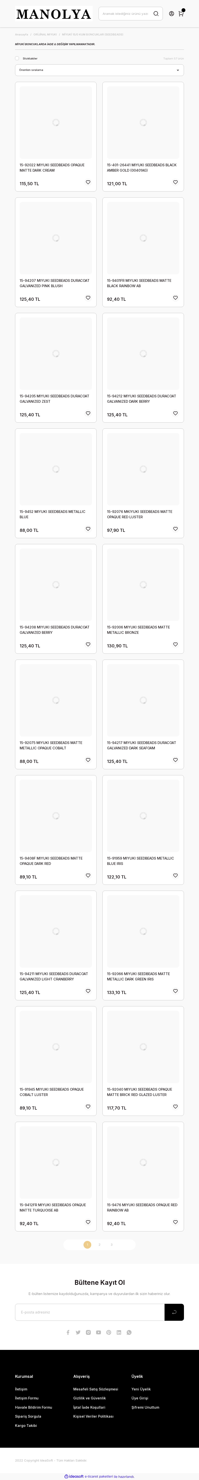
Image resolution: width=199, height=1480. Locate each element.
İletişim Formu (27, 1398)
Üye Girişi (140, 1398)
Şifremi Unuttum (145, 1407)
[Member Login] (171, 13)
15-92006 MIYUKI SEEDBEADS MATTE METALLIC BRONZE (138, 630)
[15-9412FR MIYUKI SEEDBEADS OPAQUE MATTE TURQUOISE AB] (56, 1162)
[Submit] (174, 1312)
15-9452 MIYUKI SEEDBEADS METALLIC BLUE (52, 514)
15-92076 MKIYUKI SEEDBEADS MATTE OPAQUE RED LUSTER (139, 514)
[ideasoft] (74, 1476)
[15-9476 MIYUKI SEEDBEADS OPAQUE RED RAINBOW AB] (143, 1162)
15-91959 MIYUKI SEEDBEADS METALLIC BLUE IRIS (140, 861)
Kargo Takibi (26, 1425)
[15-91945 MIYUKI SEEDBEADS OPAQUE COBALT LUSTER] (56, 1047)
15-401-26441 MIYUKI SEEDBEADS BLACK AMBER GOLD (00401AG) (142, 167)
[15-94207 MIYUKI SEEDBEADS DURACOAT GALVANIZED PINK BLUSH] (56, 238)
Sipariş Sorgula (28, 1416)
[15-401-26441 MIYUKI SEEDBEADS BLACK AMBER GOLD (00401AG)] (143, 122)
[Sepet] (181, 13)
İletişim (21, 1389)
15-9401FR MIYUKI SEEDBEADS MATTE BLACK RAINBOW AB (139, 283)
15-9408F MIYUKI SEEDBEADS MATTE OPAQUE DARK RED (51, 861)
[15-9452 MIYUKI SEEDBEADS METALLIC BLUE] (56, 469)
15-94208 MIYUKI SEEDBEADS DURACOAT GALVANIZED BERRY (55, 630)
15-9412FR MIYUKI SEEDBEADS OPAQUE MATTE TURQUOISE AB (53, 1207)
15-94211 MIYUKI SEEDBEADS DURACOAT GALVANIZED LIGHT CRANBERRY (54, 976)
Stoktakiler (30, 58)
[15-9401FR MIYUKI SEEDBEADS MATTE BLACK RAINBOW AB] (143, 238)
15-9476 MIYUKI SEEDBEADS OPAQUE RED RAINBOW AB (142, 1207)
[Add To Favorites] (88, 182)
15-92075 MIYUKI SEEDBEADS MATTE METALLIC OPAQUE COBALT (51, 745)
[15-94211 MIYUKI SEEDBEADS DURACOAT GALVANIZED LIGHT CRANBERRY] (56, 931)
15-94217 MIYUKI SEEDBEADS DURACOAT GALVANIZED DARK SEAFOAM (141, 745)
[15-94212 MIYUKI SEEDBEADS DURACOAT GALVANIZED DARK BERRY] (143, 354)
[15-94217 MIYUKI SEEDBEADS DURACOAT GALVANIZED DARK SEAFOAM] (143, 700)
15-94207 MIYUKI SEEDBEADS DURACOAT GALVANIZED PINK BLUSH (55, 283)
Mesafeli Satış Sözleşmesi (95, 1389)
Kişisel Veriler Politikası (93, 1416)
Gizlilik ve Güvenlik (89, 1398)
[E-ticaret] (99, 1477)
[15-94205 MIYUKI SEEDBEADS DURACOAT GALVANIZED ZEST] (56, 354)
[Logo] (54, 13)
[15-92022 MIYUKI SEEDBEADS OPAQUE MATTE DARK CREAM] (56, 122)
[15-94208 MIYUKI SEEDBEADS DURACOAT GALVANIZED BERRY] (56, 585)
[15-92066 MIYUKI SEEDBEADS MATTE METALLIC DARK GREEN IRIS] (143, 931)
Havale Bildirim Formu (33, 1407)
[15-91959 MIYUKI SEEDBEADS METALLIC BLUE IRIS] (143, 816)
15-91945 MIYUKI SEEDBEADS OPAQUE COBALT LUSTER (52, 1092)
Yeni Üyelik (141, 1389)
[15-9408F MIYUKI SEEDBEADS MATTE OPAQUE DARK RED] (56, 816)
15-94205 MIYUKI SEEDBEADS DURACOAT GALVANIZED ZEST (54, 398)
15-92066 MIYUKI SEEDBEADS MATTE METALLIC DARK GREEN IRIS (138, 976)
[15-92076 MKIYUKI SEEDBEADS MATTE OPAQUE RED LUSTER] (143, 469)
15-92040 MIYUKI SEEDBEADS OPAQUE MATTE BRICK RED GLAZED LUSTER (139, 1092)
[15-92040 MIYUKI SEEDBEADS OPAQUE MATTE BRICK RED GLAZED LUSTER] (143, 1047)
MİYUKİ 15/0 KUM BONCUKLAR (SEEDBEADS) (92, 34)
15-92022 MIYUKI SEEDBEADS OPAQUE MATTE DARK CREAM (52, 167)
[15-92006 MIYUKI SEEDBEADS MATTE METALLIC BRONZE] (143, 585)
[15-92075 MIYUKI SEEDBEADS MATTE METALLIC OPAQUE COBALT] (56, 700)
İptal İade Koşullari (89, 1407)
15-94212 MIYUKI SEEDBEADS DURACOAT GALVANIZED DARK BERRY (141, 398)
